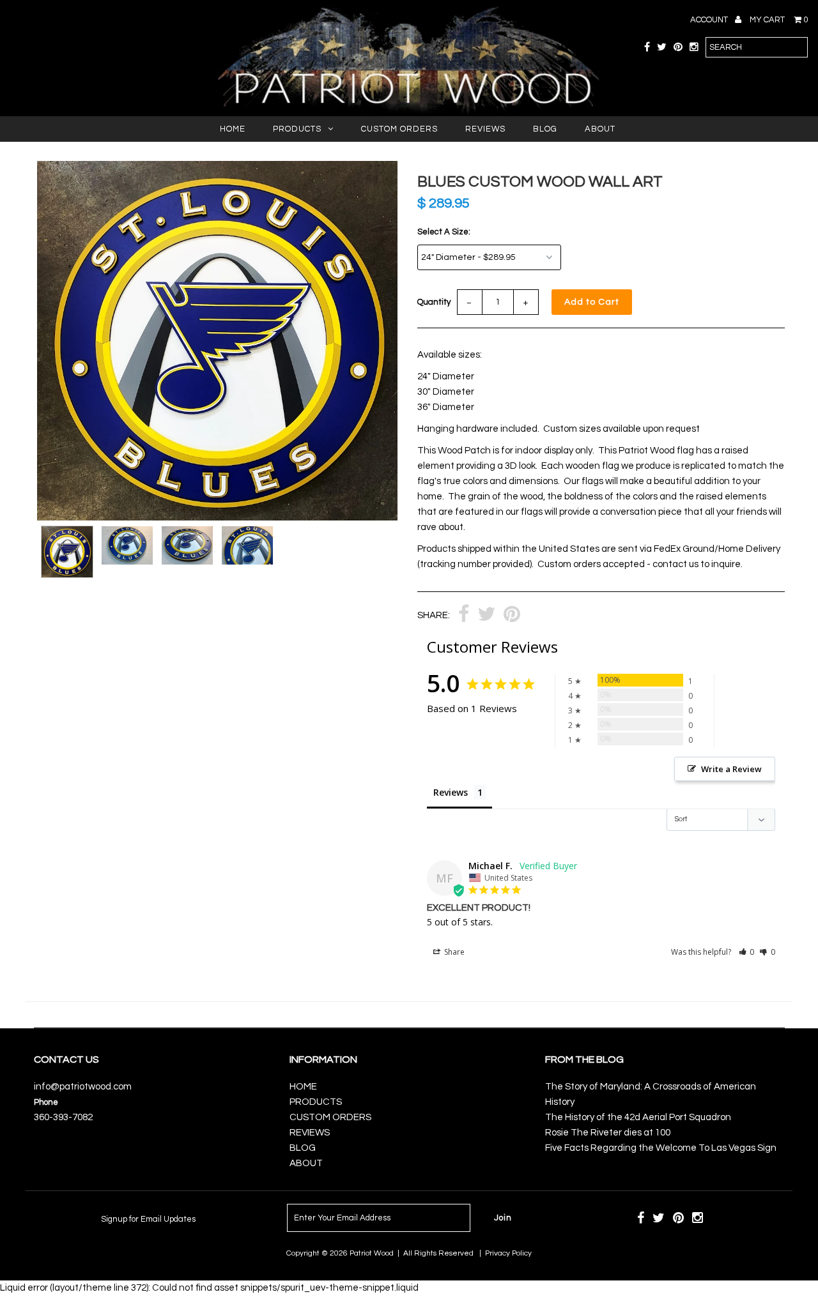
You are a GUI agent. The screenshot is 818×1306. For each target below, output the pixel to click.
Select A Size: (443, 231)
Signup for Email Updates (148, 1219)
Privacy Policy (508, 1253)
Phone (46, 1102)
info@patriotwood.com (83, 1086)
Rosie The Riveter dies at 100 (607, 1132)
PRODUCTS (297, 129)
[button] (746, 951)
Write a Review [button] (731, 769)
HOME (232, 129)
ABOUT (600, 129)
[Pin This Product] (512, 615)
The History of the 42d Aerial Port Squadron (638, 1117)
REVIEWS (485, 129)
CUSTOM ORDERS (399, 129)
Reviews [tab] (450, 792)
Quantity (434, 302)
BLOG (545, 129)
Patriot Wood (372, 1253)
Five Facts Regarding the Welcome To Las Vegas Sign (660, 1148)
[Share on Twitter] (486, 615)
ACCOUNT (710, 19)
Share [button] (453, 951)
